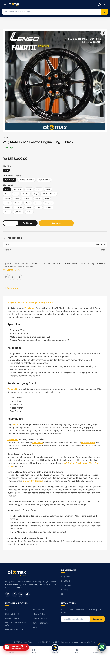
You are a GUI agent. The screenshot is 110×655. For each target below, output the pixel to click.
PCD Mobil (9, 610)
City (35, 194)
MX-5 (29, 212)
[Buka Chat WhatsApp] (102, 647)
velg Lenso (37, 442)
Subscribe (97, 619)
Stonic (48, 207)
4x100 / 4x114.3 (27, 180)
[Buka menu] (5, 4)
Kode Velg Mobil (12, 614)
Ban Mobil (65, 581)
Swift (38, 207)
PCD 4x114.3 (44, 180)
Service (64, 590)
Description (13, 288)
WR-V (37, 198)
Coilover (8, 585)
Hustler (19, 207)
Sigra (28, 203)
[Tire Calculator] (99, 4)
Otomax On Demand (14, 629)
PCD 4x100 (9, 180)
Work (91, 463)
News (63, 594)
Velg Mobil (65, 577)
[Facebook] (14, 594)
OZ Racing (69, 463)
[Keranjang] (105, 4)
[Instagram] (7, 594)
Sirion (37, 203)
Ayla (47, 198)
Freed (7, 198)
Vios (48, 189)
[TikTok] (27, 594)
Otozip (93, 642)
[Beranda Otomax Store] (17, 573)
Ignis (29, 207)
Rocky (17, 203)
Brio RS (25, 194)
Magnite (48, 203)
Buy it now (56, 223)
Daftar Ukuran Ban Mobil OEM (15, 624)
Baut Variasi (43, 585)
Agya (7, 189)
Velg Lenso (29, 308)
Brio (15, 194)
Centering (16, 587)
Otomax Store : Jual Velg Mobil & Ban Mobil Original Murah (45, 642)
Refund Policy (38, 610)
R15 (6, 170)
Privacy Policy (38, 614)
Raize (38, 189)
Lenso (5, 137)
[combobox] (51, 11)
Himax (7, 203)
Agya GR (17, 189)
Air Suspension (31, 585)
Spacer (8, 587)
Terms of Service (39, 618)
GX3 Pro (18, 212)
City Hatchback (48, 194)
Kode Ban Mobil (12, 618)
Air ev (7, 212)
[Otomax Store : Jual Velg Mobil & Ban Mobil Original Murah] (14, 4)
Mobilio (27, 198)
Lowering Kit (18, 585)
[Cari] (104, 12)
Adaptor (52, 585)
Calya (29, 189)
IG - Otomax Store (11, 270)
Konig (84, 463)
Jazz (17, 198)
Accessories (66, 585)
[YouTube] (20, 594)
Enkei (78, 463)
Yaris (7, 194)
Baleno (7, 207)
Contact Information (41, 623)
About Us (36, 627)
